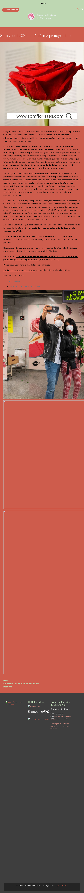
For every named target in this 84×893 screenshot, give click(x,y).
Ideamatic (62, 886)
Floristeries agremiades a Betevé (19, 270)
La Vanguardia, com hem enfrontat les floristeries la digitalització (47, 248)
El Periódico (14, 281)
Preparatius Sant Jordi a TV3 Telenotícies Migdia (26, 265)
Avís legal (54, 724)
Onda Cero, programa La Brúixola (24, 286)
